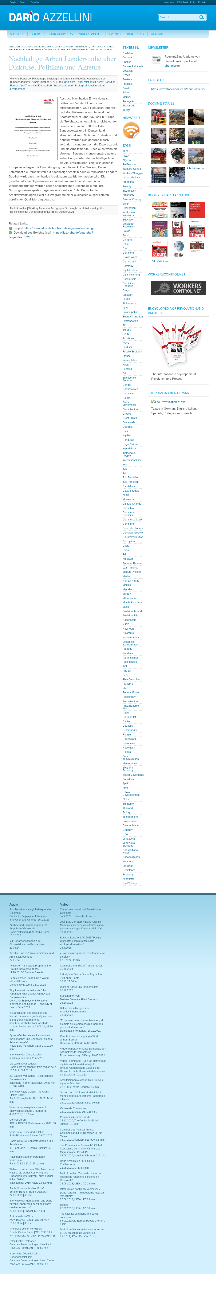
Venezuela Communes (73, 1108)
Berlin (126, 204)
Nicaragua (129, 633)
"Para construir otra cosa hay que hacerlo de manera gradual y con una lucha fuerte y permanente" (30, 1016)
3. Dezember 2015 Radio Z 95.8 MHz (30, 1182)
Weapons (128, 861)
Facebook (128, 338)
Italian (126, 92)
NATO (126, 624)
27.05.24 (14, 960)
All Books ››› (160, 261)
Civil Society (130, 883)
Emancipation (130, 312)
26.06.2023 (66, 1015)
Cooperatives (130, 389)
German (127, 57)
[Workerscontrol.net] (178, 294)
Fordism (127, 347)
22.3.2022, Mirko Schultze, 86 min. (79, 1087)
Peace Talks (130, 360)
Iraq (125, 464)
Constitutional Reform (130, 851)
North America (131, 637)
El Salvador (129, 303)
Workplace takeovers (129, 213)
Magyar (127, 97)
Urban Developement (131, 793)
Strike (126, 799)
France (127, 356)
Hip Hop (127, 435)
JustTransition (131, 482)
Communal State (132, 519)
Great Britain (130, 418)
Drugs (126, 290)
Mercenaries (130, 763)
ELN (125, 308)
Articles (17, 34)
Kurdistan (128, 559)
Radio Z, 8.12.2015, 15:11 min (26, 1163)
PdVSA (127, 670)
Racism (127, 721)
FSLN (126, 364)
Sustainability (130, 615)
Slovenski (128, 105)
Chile (126, 244)
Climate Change (132, 504)
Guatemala (129, 422)
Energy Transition (105, 82)
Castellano (129, 53)
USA (125, 834)
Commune (129, 524)
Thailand (128, 808)
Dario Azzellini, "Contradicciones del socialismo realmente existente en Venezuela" (81, 1176)
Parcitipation (130, 662)
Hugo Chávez (130, 444)
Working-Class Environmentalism (79, 987)
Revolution (129, 747)
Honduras (128, 440)
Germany (128, 266)
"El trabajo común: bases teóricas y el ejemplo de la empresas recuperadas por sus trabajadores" (81, 1023)
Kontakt (202, 2)
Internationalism (132, 460)
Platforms (128, 684)
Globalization (130, 409)
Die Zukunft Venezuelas (23, 1063)
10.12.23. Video (69, 981)
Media (126, 576)
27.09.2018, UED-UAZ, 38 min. (77, 1208)
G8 (124, 373)
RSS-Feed (182, 2)
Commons (128, 252)
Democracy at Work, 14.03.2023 (27, 985)
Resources (129, 743)
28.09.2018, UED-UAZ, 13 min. (77, 1183)
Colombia (128, 508)
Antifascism (129, 164)
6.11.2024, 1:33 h (70, 960)
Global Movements (129, 403)
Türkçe (126, 110)
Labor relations (85, 82)
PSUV (126, 712)
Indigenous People (129, 454)
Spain (126, 783)
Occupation (129, 208)
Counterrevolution (133, 537)
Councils (128, 725)
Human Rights (131, 580)
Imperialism (129, 448)
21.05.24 (14, 947)
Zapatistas (128, 879)
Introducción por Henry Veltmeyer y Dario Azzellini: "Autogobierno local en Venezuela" (82, 1192)
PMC (125, 688)
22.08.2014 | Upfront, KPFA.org (27, 1211)
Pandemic (128, 653)
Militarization (130, 598)
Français (128, 84)
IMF (125, 473)
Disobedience (131, 825)
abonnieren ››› (174, 65)
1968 (126, 151)
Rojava (127, 752)
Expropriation (130, 321)
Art (124, 554)
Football (127, 369)
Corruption (129, 541)
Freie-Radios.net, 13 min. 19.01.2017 (30, 1135)
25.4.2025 (66, 947)
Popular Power (131, 692)
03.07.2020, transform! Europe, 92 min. (82, 1139)
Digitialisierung (131, 274)
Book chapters (60, 34)
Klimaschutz (45, 85)
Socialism (128, 779)
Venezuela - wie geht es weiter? (27, 1107)
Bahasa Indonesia (133, 66)
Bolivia (126, 231)
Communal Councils (129, 513)
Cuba (126, 550)
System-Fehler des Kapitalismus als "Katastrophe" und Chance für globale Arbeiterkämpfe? (31, 1038)
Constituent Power (133, 532)
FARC (126, 342)
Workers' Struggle (133, 173)
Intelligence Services (129, 379)
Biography (135, 34)
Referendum (130, 730)
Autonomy (128, 195)
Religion (127, 734)
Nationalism (129, 620)
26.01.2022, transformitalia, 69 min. (80, 1102)
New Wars (128, 629)
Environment (17, 89)
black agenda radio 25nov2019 (27, 1058)
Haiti (125, 431)
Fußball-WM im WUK (21, 1216)
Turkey (126, 812)
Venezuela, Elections (129, 844)
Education (128, 219)
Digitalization (130, 270)
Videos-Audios (90, 34)
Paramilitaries (130, 657)
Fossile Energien (132, 351)
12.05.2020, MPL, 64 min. (74, 1168)
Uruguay (128, 830)
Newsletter (169, 2)
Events (115, 34)
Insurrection (129, 191)
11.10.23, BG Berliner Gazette (26, 972)
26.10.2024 (66, 969)
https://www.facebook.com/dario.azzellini (178, 89)
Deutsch (24, 2)
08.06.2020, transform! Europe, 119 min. (83, 1155)
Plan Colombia (131, 679)
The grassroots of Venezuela (25, 1228)
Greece (127, 414)
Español (35, 2)
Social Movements (133, 775)
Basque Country (132, 199)
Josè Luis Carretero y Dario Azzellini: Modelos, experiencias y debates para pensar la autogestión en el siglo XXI (82, 925)
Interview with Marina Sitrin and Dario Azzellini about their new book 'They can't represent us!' (30, 1204)
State (126, 788)
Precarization (130, 701)
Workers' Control (132, 169)
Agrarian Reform (132, 563)
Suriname (128, 803)
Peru (125, 675)
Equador (128, 295)
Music (126, 607)
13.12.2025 (66, 932)
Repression (129, 739)
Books (36, 34)
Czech (126, 75)
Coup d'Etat (129, 717)
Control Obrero (18, 1119)
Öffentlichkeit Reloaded (22, 1241)
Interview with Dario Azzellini (25, 1054)
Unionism (69, 82)
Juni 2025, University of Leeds (77, 916)
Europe (14, 85)
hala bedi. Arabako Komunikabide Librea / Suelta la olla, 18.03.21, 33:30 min (31, 1026)
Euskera (127, 79)
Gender (127, 385)
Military (127, 594)
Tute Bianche (130, 817)
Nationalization (131, 857)
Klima (126, 495)
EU (124, 325)
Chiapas (127, 239)
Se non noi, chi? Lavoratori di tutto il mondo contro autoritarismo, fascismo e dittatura (82, 1096)
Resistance (129, 870)
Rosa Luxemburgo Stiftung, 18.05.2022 (82, 1055)
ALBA (126, 156)
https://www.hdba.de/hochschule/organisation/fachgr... (60, 228)
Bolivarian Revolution (129, 225)
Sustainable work (63, 85)
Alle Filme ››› (195, 168)
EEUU (126, 299)
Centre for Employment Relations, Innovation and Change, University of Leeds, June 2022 (30, 1004)
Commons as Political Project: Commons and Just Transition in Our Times (81, 1133)
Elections (128, 866)
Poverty (127, 186)
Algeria (127, 160)
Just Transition (28, 85)
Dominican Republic (129, 284)
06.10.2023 (66, 990)
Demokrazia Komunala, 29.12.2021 (80, 1031)
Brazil (126, 235)
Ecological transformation (89, 85)
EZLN (126, 334)
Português (128, 101)
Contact (158, 34)
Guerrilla (128, 427)
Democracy (129, 261)
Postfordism (129, 697)
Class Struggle (131, 490)
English (13, 2)
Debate (64, 1205)
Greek (126, 88)
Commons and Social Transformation (81, 965)
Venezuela (129, 838)
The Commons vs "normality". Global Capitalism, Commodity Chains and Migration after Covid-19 (81, 1148)
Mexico (127, 585)
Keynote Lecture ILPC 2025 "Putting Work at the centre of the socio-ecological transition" (80, 941)
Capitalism (129, 486)
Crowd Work (130, 257)
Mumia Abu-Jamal (133, 602)
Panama (127, 649)
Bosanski (128, 71)
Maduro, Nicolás (132, 572)
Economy (128, 874)
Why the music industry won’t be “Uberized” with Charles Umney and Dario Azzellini (30, 993)
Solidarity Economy (128, 769)
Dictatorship (129, 279)
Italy (125, 469)
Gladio (126, 398)
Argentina (128, 182)
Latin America (130, 567)
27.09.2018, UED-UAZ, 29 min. (77, 1199)
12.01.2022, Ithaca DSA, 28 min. (78, 1111)
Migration (128, 589)
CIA (125, 248)
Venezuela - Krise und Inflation (26, 1132)
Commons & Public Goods (75, 1117)
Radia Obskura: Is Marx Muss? (26, 1188)
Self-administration (131, 757)
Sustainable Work (70, 996)
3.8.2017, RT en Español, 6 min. (78, 1236)
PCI (125, 666)
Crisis (126, 545)
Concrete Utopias (133, 528)
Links (193, 2)
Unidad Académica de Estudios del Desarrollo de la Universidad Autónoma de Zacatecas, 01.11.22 (82, 1071)
